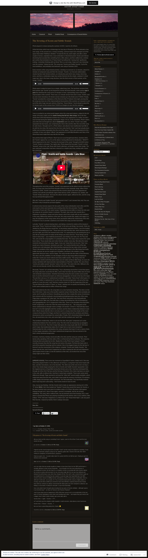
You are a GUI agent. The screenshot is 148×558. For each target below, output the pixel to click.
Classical (42, 34)
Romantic (98, 85)
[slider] (85, 83)
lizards (109, 259)
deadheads (97, 252)
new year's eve (104, 265)
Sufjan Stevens (101, 278)
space (111, 277)
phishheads (108, 268)
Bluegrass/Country (100, 76)
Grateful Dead (59, 34)
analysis (38, 430)
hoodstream (97, 258)
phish (46, 430)
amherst (96, 237)
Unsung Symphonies (100, 172)
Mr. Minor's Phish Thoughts (102, 201)
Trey (102, 282)
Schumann (109, 275)
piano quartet (100, 270)
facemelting (99, 254)
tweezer (97, 283)
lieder (105, 260)
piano (95, 270)
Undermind (60, 122)
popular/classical (99, 272)
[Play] (35, 84)
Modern (98, 83)
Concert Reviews (99, 88)
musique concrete (108, 263)
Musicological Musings (101, 167)
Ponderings (98, 113)
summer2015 (98, 280)
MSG (112, 261)
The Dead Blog (99, 216)
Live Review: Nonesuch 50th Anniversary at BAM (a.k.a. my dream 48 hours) (105, 144)
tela (111, 280)
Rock (52, 429)
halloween (107, 256)
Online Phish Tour (99, 206)
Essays (45, 429)
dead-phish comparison (103, 249)
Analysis (40, 429)
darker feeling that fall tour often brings (65, 115)
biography (100, 239)
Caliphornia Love (99, 135)
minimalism (105, 261)
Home (34, 34)
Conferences (98, 91)
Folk (96, 98)
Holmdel (113, 256)
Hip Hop (97, 103)
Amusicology (98, 160)
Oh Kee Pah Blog (99, 204)
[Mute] (80, 84)
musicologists (98, 263)
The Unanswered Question (102, 170)
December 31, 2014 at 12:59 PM (53, 509)
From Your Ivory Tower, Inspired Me (104, 130)
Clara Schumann (109, 240)
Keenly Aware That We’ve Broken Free (105, 132)
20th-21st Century (100, 81)
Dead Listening (99, 186)
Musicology (98, 108)
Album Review (98, 69)
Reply (57, 444)
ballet (95, 239)
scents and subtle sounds (56, 430)
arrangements (112, 237)
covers (96, 249)
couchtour (109, 247)
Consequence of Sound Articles (77, 34)
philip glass (109, 266)
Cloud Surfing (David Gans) (102, 181)
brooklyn (111, 239)
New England (99, 265)
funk (111, 255)
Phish (50, 34)
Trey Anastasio (109, 282)
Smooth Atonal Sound (74, 6)
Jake (35, 461)
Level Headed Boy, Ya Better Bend (104, 137)
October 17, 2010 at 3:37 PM (48, 444)
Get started (92, 3)
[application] (61, 83)
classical (98, 242)
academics (97, 235)
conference (97, 247)
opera (103, 266)
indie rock (105, 258)
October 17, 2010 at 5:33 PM (49, 461)
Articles (97, 74)
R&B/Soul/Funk (99, 116)
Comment (82, 545)
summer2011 (111, 279)
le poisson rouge (98, 259)
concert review (102, 245)
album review (106, 235)
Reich (111, 272)
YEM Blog (97, 223)
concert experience (101, 243)
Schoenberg (102, 275)
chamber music (99, 240)
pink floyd (108, 270)
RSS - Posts (98, 229)
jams (115, 258)
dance (105, 249)
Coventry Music (99, 184)
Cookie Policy (45, 554)
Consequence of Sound (101, 93)
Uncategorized (99, 121)
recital (107, 272)
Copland (103, 247)
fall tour (43, 430)
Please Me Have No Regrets (102, 211)
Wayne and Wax (99, 175)
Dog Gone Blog (99, 189)
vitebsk (103, 283)
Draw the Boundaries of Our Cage (104, 127)
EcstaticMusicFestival (102, 253)
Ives (111, 258)
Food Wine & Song (100, 162)
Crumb (101, 249)
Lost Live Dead (99, 199)
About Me (97, 62)
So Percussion (104, 277)
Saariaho (102, 274)
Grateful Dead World (100, 165)
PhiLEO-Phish (98, 209)
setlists (96, 277)
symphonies (106, 280)
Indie (96, 106)
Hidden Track (98, 196)
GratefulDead (99, 256)
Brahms (105, 239)
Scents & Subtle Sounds (101, 214)
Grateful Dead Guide (100, 191)
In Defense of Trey (100, 140)
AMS (100, 237)
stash (95, 278)
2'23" (96, 157)
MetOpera (97, 261)
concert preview (109, 244)
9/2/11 (41, 387)
